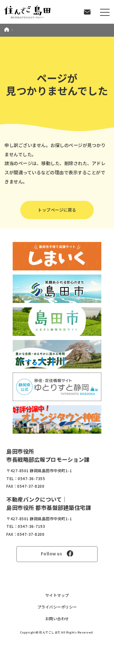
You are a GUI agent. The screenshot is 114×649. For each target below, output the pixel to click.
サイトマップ (57, 595)
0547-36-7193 (31, 526)
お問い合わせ (57, 618)
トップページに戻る (57, 210)
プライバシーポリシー (57, 607)
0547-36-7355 (31, 478)
